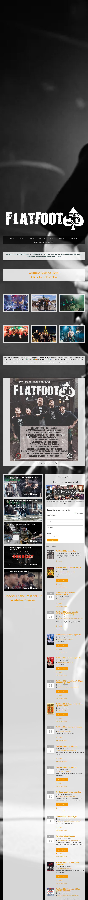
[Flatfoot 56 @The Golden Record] (50, 577)
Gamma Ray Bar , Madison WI (65, 662)
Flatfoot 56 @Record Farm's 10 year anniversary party (70, 682)
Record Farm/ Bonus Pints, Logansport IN (68, 687)
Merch (42, 238)
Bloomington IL (61, 599)
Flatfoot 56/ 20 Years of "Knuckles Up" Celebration (69, 705)
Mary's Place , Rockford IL (64, 731)
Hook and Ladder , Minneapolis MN (66, 750)
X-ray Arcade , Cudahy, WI (64, 771)
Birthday (49, 533)
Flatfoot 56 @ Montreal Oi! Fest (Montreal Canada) (68, 890)
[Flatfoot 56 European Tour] (50, 558)
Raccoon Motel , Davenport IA (65, 639)
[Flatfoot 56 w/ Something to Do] (50, 645)
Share (60, 561)
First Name (50, 521)
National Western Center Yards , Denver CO (68, 840)
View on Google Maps (61, 587)
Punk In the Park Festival (65, 836)
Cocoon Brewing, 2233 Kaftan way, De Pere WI (69, 821)
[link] (44, 357)
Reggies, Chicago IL (62, 710)
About (62, 238)
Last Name (50, 527)
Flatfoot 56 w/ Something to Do (68, 635)
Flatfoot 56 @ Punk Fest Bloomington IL (65, 594)
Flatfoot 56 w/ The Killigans (66, 746)
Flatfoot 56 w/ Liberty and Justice (69, 727)
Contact (73, 238)
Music (32, 238)
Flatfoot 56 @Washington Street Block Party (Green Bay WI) (68, 613)
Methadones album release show (68, 792)
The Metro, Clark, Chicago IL (64, 868)
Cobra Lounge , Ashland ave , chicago (67, 796)
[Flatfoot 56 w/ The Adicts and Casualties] (50, 870)
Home (12, 238)
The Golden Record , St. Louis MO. (66, 572)
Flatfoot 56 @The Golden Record (68, 567)
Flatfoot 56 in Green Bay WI (66, 817)
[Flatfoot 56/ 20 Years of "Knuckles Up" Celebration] (50, 714)
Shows (22, 238)
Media (52, 238)
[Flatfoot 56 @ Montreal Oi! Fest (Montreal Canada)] (50, 895)
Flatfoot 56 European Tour (66, 551)
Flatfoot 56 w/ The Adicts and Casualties (67, 863)
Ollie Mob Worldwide (43, 242)
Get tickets (62, 580)
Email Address (51, 515)
